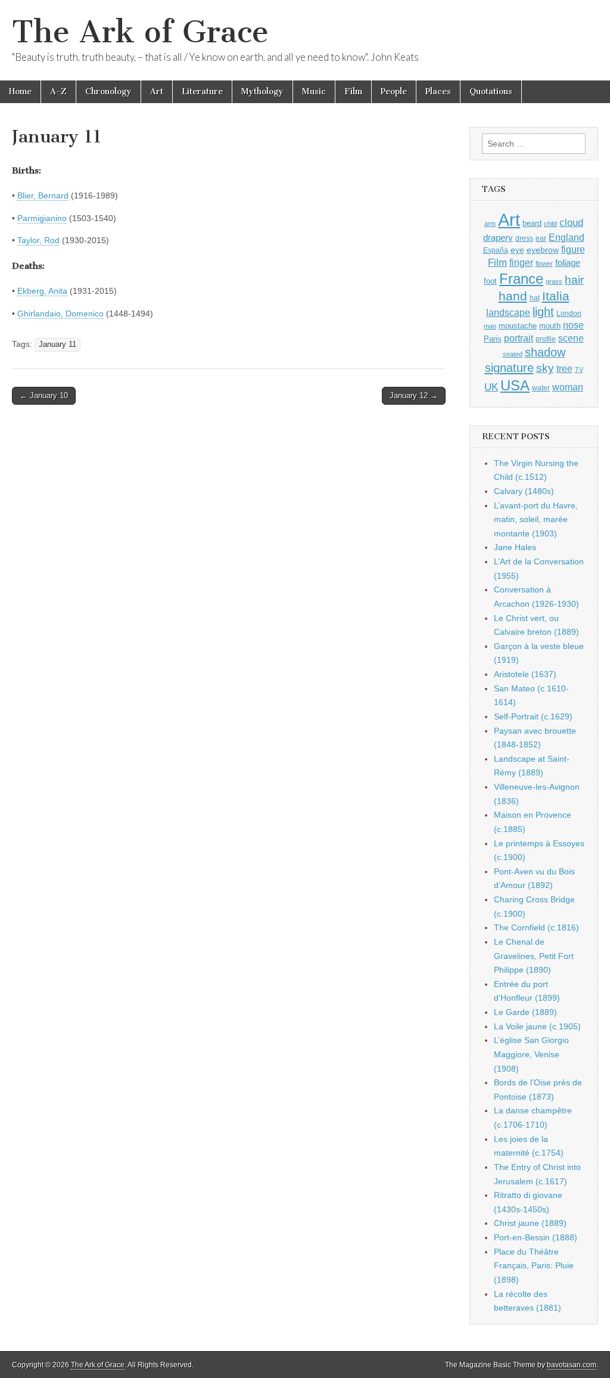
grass (554, 281)
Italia (555, 296)
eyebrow (543, 250)
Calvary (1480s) (524, 491)
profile (546, 339)
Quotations (490, 91)
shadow (545, 352)
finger (521, 262)
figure (573, 249)
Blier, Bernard (43, 195)
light (543, 311)
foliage (567, 263)
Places (438, 91)
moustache (518, 325)
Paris (493, 339)
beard (531, 223)
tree (564, 368)
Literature (202, 91)
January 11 (57, 344)
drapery (498, 237)
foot (490, 281)
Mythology (262, 91)
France (521, 279)
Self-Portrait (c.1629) (533, 716)
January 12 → (414, 395)
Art (156, 91)
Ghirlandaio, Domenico (60, 313)
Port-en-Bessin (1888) (535, 1237)
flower (544, 263)
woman (567, 386)
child (550, 223)
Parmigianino (42, 218)
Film (353, 91)
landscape (508, 312)
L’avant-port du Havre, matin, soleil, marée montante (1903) (536, 519)
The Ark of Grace (140, 32)
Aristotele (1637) (525, 674)
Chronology (108, 91)
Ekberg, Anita (42, 291)
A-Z (58, 91)
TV (579, 369)
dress (524, 238)
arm (490, 223)
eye (517, 250)
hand (513, 296)
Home (20, 91)
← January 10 (44, 395)
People (394, 91)
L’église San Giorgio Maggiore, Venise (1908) (531, 1054)
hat (535, 298)
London (568, 313)
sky (545, 368)
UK (491, 387)
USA (515, 385)
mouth (550, 325)
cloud (571, 222)
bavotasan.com (571, 1365)
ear (541, 238)
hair (574, 280)
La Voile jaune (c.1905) (537, 1026)
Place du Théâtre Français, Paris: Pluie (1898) (534, 1265)
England (566, 237)
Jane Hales (515, 547)
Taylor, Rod (38, 240)
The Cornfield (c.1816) (536, 927)
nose (573, 325)
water (541, 388)
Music (314, 91)
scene (571, 338)
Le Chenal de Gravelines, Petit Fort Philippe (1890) (534, 955)
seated (512, 354)
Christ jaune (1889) (530, 1223)
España (495, 250)
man (490, 326)
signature (509, 367)
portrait (518, 338)
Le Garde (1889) (525, 1012)
